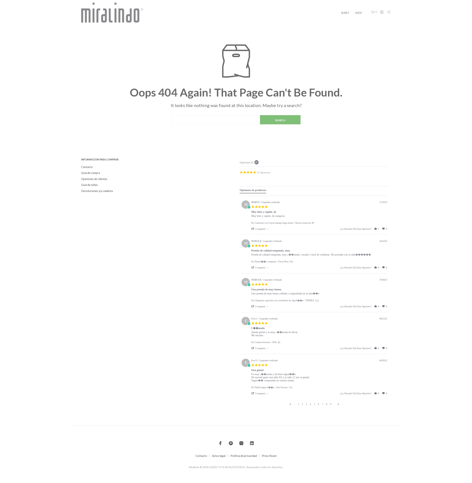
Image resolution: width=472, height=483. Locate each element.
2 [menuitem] (302, 404)
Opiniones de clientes (94, 179)
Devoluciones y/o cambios (97, 190)
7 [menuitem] (322, 404)
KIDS (358, 12)
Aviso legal (218, 455)
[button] (374, 12)
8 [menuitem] (326, 404)
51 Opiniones (263, 172)
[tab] (253, 191)
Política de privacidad (243, 455)
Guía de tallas (89, 184)
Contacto (87, 167)
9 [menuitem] (330, 404)
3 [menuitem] (306, 404)
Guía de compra (90, 172)
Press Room (269, 455)
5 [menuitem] (314, 404)
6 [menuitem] (318, 404)
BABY (345, 12)
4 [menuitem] (310, 404)
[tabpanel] (314, 301)
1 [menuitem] (298, 404)
